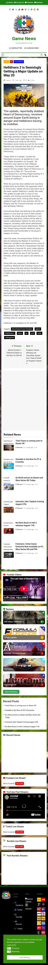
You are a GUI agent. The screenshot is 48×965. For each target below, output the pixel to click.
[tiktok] (19, 9)
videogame (9, 337)
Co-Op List (20, 2)
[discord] (13, 9)
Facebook (19, 905)
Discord (19, 924)
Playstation (19, 62)
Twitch (19, 929)
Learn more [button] (11, 945)
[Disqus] (24, 400)
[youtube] (22, 9)
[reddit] (34, 9)
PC (11, 62)
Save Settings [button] (25, 957)
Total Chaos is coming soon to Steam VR (20, 706)
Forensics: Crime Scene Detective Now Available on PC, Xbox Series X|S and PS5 (30, 546)
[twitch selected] (25, 9)
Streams (30, 2)
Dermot (19, 447)
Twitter (19, 910)
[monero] (37, 9)
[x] (16, 9)
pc (26, 333)
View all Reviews (11, 692)
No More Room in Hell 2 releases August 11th (22, 727)
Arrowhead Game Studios (22, 329)
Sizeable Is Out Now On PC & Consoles (19, 710)
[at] (31, 9)
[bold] (28, 9)
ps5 (32, 333)
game (38, 329)
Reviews (39, 2)
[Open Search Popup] (41, 55)
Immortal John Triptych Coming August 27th (21, 722)
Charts (10, 2)
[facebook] (10, 9)
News (6, 62)
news (20, 333)
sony (39, 333)
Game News (24, 38)
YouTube (19, 917)
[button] (9, 948)
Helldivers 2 (9, 333)
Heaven (8, 80)
